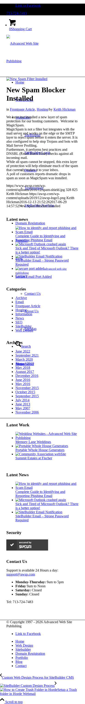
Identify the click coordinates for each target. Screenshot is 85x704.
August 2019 (24, 363)
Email (19, 302)
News (19, 318)
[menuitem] (47, 641)
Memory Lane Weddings (33, 442)
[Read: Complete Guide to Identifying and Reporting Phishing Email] (47, 232)
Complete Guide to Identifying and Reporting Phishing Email (40, 238)
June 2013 (22, 404)
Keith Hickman (64, 109)
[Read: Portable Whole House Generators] (41, 446)
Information (23, 314)
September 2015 (27, 396)
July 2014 (22, 400)
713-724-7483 (16, 13)
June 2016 (22, 380)
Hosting (42, 109)
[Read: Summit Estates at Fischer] (40, 454)
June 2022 (22, 351)
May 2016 (22, 384)
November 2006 (27, 412)
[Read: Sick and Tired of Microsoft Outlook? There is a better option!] (40, 244)
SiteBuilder (23, 326)
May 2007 (22, 408)
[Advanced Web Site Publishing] (27, 61)
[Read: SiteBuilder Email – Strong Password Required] (38, 256)
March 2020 (24, 359)
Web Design (24, 330)
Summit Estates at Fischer (33, 458)
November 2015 (27, 388)
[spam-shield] (26, 79)
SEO (18, 322)
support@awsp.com (20, 574)
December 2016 (26, 376)
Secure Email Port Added (33, 277)
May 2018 (22, 367)
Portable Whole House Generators (39, 450)
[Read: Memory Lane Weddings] (47, 438)
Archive (21, 298)
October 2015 (25, 392)
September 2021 (27, 355)
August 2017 (24, 372)
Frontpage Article (22, 109)
